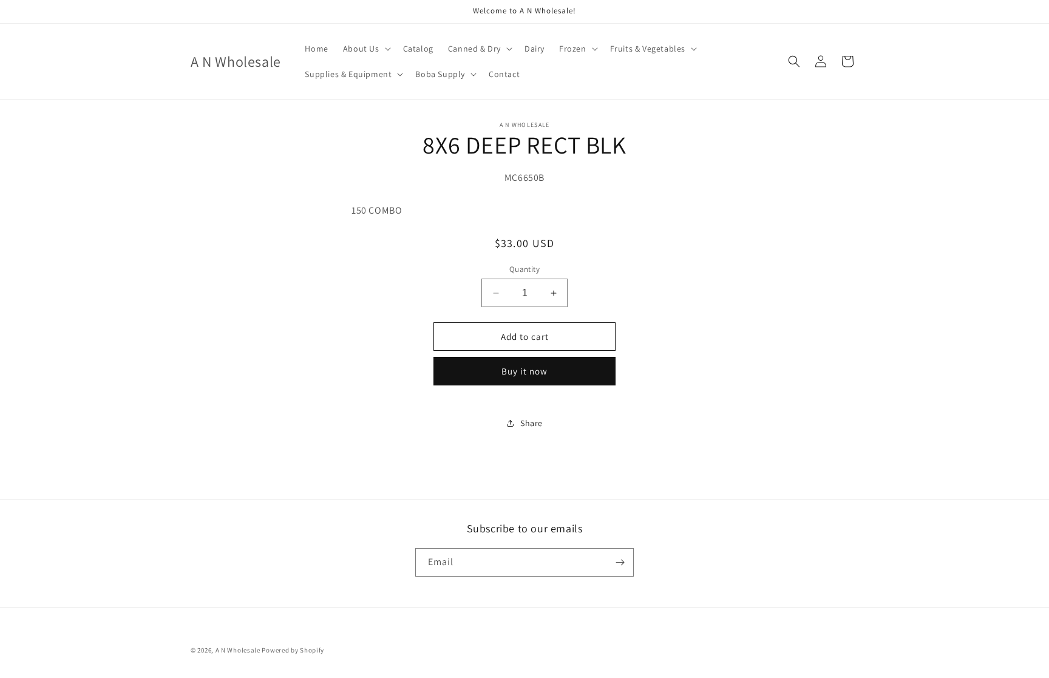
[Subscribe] (619, 562)
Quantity (524, 269)
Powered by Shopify (293, 650)
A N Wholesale (238, 650)
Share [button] (531, 423)
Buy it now (524, 371)
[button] (366, 48)
